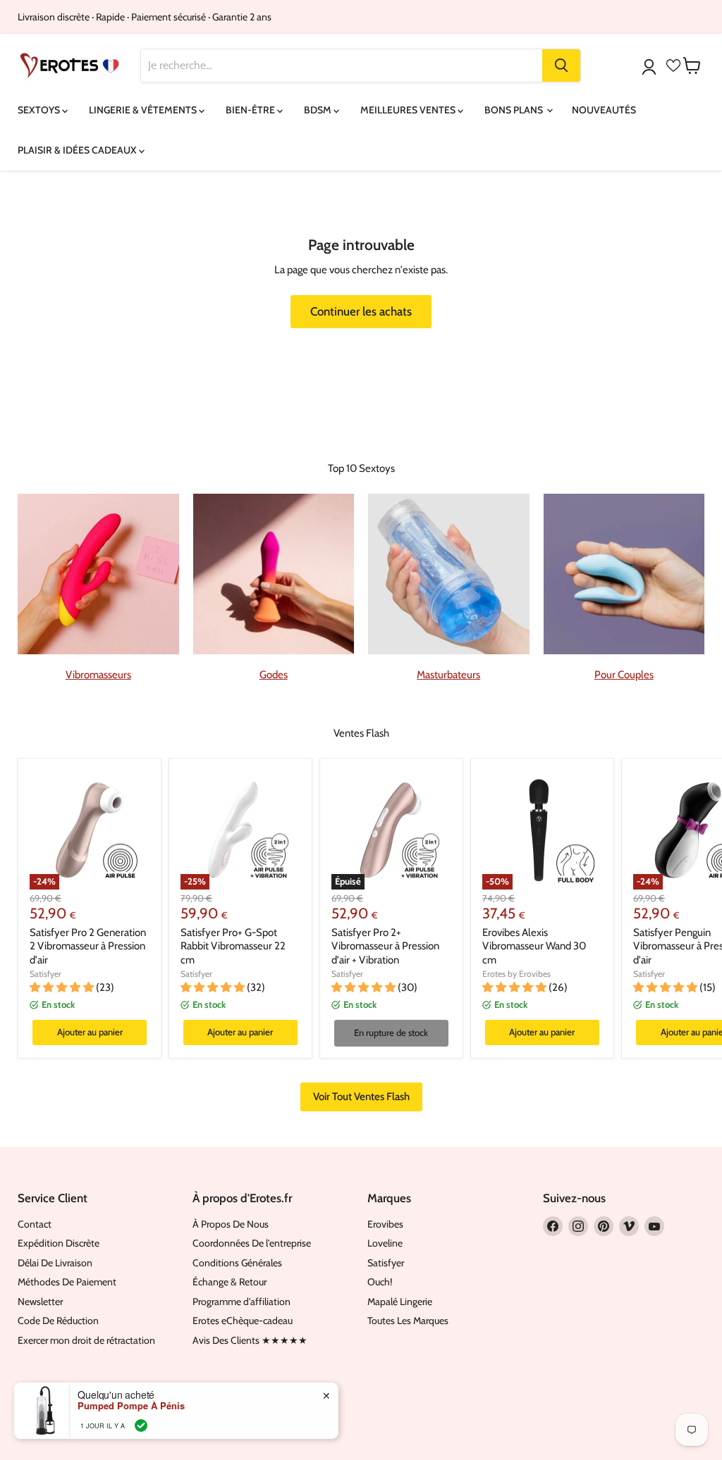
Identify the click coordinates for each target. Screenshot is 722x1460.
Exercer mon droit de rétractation (86, 1340)
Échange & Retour (229, 1281)
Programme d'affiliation (241, 1301)
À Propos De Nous (230, 1224)
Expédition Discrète (58, 1243)
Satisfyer (45, 973)
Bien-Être (251, 110)
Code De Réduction (58, 1320)
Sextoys (40, 110)
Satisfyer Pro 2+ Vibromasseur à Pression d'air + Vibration (385, 946)
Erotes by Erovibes (516, 973)
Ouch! (379, 1281)
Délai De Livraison (55, 1262)
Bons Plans (514, 110)
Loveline (385, 1243)
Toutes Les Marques (407, 1320)
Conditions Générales (237, 1262)
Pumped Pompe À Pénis (131, 1405)
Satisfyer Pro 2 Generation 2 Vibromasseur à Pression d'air (88, 946)
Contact (34, 1224)
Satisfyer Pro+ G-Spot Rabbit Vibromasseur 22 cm (233, 946)
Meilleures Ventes (409, 110)
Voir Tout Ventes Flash (361, 1096)
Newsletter (40, 1301)
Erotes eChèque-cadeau (242, 1320)
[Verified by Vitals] (141, 1425)
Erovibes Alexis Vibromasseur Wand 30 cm (534, 946)
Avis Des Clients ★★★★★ (249, 1340)
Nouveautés (604, 110)
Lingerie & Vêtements (144, 110)
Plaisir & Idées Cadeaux (78, 150)
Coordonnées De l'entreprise (251, 1243)
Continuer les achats (361, 311)
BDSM (319, 110)
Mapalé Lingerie (399, 1301)
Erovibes (385, 1224)
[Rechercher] (561, 65)
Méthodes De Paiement (67, 1281)
